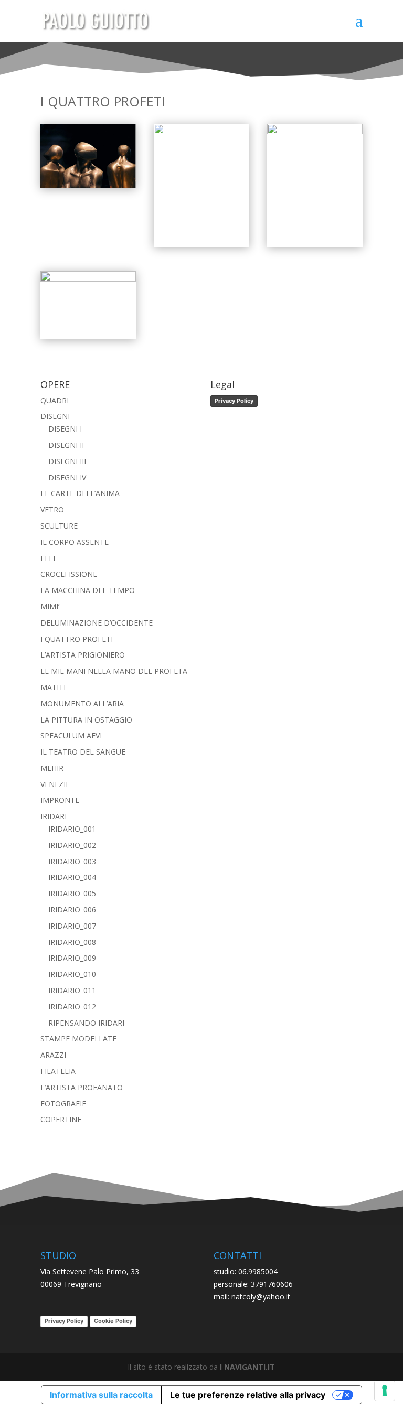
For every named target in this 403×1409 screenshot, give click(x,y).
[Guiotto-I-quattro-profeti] (88, 279)
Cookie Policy (113, 1321)
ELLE (48, 558)
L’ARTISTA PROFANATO (81, 1087)
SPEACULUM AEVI (71, 735)
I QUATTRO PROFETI (76, 639)
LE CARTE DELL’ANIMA (80, 493)
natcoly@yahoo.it (260, 1297)
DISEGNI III (67, 461)
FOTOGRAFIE (63, 1104)
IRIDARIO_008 (72, 942)
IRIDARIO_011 (72, 990)
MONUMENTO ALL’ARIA (82, 703)
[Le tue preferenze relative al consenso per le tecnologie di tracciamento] (385, 1391)
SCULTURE (59, 526)
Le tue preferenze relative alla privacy (247, 1395)
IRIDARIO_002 (72, 845)
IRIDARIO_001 (72, 829)
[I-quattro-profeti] (201, 131)
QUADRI (54, 400)
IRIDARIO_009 (72, 958)
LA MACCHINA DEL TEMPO (87, 590)
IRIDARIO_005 (72, 893)
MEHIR (51, 768)
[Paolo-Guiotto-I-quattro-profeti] (88, 185)
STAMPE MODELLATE (78, 1039)
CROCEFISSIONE (68, 574)
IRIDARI (53, 816)
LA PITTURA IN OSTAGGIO (86, 720)
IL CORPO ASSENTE (74, 542)
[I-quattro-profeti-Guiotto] (315, 131)
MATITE (54, 687)
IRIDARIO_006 (72, 910)
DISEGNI (55, 416)
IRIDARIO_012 (72, 1007)
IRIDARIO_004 (72, 877)
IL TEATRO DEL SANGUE (82, 752)
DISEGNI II (66, 445)
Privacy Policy (234, 400)
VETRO (52, 509)
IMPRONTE (59, 800)
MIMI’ (49, 606)
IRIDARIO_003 (72, 861)
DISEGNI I (65, 429)
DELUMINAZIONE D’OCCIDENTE (96, 623)
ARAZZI (53, 1055)
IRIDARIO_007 (72, 926)
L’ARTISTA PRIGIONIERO (82, 655)
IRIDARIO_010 (72, 974)
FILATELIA (58, 1071)
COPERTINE (60, 1119)
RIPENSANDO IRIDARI (86, 1023)
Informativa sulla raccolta (101, 1395)
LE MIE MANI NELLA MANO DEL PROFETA (113, 671)
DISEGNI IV (67, 477)
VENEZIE (55, 784)
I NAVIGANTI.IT (247, 1367)
